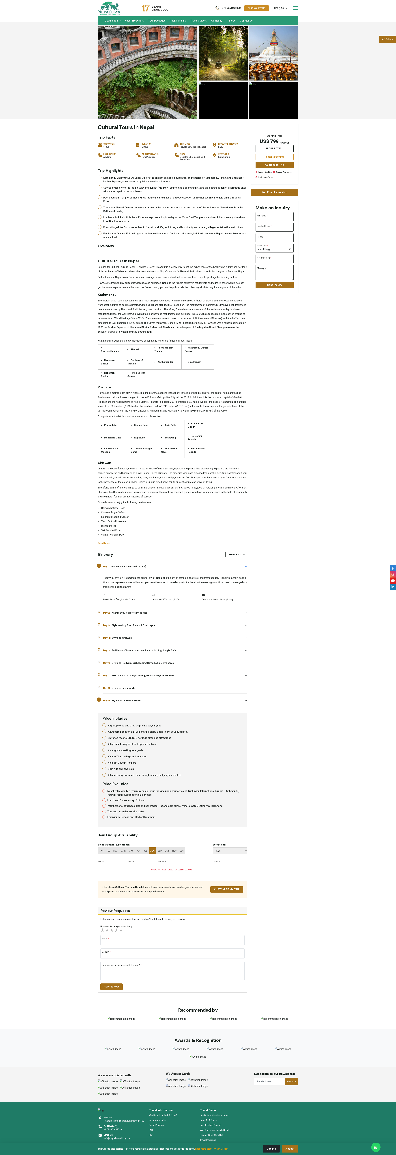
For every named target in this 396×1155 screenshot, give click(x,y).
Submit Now (111, 986)
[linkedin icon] (393, 587)
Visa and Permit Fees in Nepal (214, 1130)
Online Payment (156, 1125)
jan (101, 851)
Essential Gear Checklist (211, 1135)
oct (167, 851)
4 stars (116, 930)
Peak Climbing (178, 20)
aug (152, 851)
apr (123, 851)
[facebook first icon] (393, 568)
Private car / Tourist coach (193, 147)
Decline (271, 1148)
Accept (290, 1148)
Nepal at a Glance (208, 1120)
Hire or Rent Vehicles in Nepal (214, 1115)
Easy (220, 147)
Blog (151, 1135)
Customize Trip (274, 164)
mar (115, 851)
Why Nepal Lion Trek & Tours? (163, 1115)
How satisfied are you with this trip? (116, 926)
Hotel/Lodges (148, 157)
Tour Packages (157, 20)
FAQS (151, 1130)
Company (216, 20)
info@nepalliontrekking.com (117, 1138)
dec (182, 851)
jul (145, 851)
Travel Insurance (208, 1140)
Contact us (246, 20)
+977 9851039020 (113, 1129)
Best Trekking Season (210, 1125)
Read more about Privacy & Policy (211, 1149)
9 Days (145, 147)
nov (174, 851)
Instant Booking (274, 156)
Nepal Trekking (133, 20)
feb (108, 851)
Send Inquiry (274, 284)
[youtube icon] (393, 581)
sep (160, 851)
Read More (104, 543)
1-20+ (106, 147)
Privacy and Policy (158, 1120)
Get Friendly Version (274, 192)
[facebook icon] (393, 574)
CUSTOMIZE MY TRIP (227, 889)
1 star (102, 930)
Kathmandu (224, 157)
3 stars (112, 930)
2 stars (107, 930)
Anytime (107, 157)
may (131, 851)
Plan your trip (256, 8)
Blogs (232, 20)
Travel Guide (197, 20)
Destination (111, 20)
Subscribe (291, 1081)
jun (138, 851)
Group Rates (273, 148)
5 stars (121, 930)
